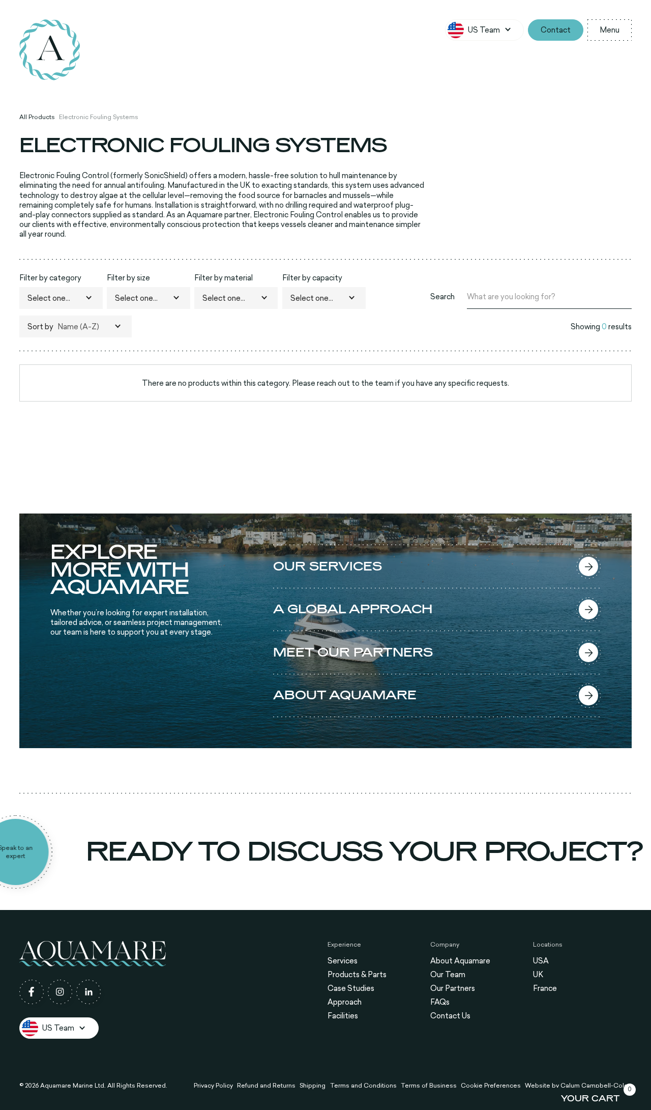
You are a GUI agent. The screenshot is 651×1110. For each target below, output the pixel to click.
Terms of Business (429, 1086)
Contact (556, 29)
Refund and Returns (266, 1086)
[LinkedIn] (88, 992)
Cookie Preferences (491, 1086)
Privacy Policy (213, 1086)
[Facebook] (31, 992)
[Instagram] (60, 992)
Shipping (313, 1086)
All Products (37, 117)
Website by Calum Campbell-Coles (578, 1086)
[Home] (49, 49)
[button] (484, 30)
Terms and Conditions (363, 1086)
